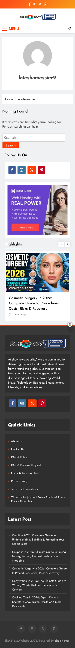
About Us (16, 441)
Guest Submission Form (25, 473)
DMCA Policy (19, 457)
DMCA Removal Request (26, 465)
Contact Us (17, 449)
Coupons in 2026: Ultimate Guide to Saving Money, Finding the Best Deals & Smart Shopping (39, 556)
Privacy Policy (19, 481)
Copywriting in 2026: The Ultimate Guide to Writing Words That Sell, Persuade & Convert (39, 585)
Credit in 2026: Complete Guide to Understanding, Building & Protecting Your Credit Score (38, 539)
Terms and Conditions (24, 489)
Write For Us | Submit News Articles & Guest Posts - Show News (38, 499)
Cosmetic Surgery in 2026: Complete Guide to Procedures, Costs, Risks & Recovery (34, 303)
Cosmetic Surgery (21, 288)
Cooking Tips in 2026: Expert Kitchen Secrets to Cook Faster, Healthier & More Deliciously (37, 601)
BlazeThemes (62, 641)
